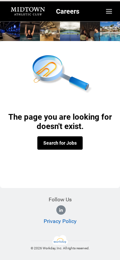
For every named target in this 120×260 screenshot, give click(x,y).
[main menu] (109, 11)
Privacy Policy (60, 221)
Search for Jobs (60, 143)
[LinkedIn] (61, 210)
